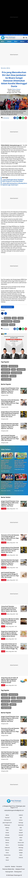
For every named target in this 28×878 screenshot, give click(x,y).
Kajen (7, 830)
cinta (13, 369)
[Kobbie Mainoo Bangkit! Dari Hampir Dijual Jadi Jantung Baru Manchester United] (21, 477)
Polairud (16, 321)
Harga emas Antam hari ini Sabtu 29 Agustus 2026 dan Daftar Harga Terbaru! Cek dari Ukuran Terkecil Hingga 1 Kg (10, 646)
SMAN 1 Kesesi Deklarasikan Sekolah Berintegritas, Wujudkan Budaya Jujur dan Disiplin (6, 464)
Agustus (4, 366)
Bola (21, 827)
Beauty (7, 840)
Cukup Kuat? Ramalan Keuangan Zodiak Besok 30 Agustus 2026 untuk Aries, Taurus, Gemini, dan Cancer (9, 609)
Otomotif (21, 835)
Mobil (20, 837)
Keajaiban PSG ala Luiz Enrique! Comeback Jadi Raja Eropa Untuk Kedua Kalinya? (6, 485)
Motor (20, 840)
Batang (7, 827)
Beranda (3, 68)
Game (20, 855)
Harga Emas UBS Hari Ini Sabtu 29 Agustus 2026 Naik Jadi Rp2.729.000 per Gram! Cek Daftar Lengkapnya (10, 621)
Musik (7, 860)
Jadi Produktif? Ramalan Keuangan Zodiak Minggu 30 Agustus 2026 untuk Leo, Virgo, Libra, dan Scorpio (10, 438)
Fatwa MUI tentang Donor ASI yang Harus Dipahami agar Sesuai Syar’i (14, 184)
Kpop (7, 857)
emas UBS (5, 376)
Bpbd (14, 318)
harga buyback (6, 379)
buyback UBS (5, 369)
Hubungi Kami (9, 871)
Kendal (7, 832)
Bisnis (15, 41)
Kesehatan (7, 837)
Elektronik (7, 847)
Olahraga (21, 822)
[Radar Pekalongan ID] (8, 38)
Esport (20, 830)
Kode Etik (7, 866)
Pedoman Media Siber (8, 869)
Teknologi (21, 847)
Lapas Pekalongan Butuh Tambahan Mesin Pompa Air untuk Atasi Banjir (13, 180)
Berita (2, 41)
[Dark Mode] (23, 38)
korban (21, 318)
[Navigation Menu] (26, 38)
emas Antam (21, 369)
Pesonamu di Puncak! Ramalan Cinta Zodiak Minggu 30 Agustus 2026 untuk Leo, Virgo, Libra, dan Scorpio (10, 402)
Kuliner (21, 820)
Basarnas (7, 318)
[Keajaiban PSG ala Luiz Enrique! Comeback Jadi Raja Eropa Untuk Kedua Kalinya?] (7, 477)
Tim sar (12, 324)
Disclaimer (19, 866)
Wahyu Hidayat (16, 89)
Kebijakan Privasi (20, 869)
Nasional (7, 817)
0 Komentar (5, 118)
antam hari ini (13, 366)
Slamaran (4, 324)
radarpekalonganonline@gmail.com (14, 810)
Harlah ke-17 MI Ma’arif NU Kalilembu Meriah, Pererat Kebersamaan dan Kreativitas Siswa (21, 464)
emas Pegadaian (16, 373)
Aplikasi (21, 850)
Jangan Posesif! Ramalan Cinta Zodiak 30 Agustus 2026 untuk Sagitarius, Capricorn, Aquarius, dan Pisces (10, 390)
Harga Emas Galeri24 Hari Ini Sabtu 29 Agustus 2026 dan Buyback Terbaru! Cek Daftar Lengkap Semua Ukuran (9, 634)
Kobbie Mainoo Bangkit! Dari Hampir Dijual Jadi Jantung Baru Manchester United (21, 485)
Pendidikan (20, 845)
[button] (3, 41)
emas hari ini (5, 373)
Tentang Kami (18, 871)
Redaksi (13, 866)
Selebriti (21, 815)
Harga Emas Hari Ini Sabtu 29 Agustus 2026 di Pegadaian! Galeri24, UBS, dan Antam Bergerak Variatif (9, 680)
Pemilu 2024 (21, 842)
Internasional (7, 820)
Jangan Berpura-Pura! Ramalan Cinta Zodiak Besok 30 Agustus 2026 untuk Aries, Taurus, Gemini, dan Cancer (10, 414)
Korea (7, 852)
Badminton (20, 825)
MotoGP (21, 832)
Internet (21, 857)
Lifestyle (9, 41)
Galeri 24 (12, 376)
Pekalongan (7, 825)
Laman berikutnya (7, 307)
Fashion (7, 842)
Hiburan (22, 41)
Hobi (21, 817)
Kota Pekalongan (6, 321)
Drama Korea (7, 855)
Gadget (21, 852)
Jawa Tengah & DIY (7, 822)
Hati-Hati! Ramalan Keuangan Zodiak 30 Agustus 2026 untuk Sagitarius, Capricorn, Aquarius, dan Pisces (10, 426)
